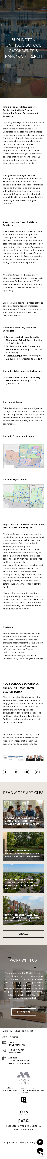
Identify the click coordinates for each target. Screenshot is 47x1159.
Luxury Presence (23, 1129)
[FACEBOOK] (20, 1112)
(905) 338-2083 (14, 1053)
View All (23, 934)
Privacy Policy (35, 1142)
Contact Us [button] (23, 1012)
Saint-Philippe (14, 355)
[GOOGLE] (26, 1112)
